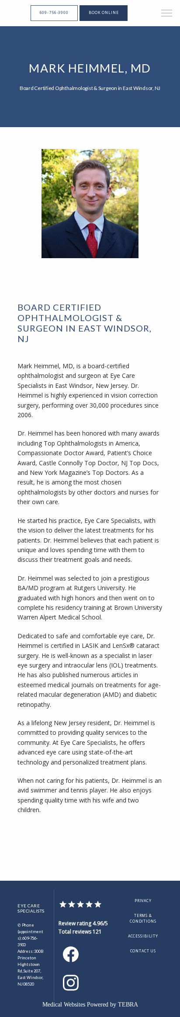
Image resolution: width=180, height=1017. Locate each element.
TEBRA (128, 1004)
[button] (167, 14)
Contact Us (143, 951)
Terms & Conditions (143, 918)
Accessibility (143, 936)
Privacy (143, 900)
